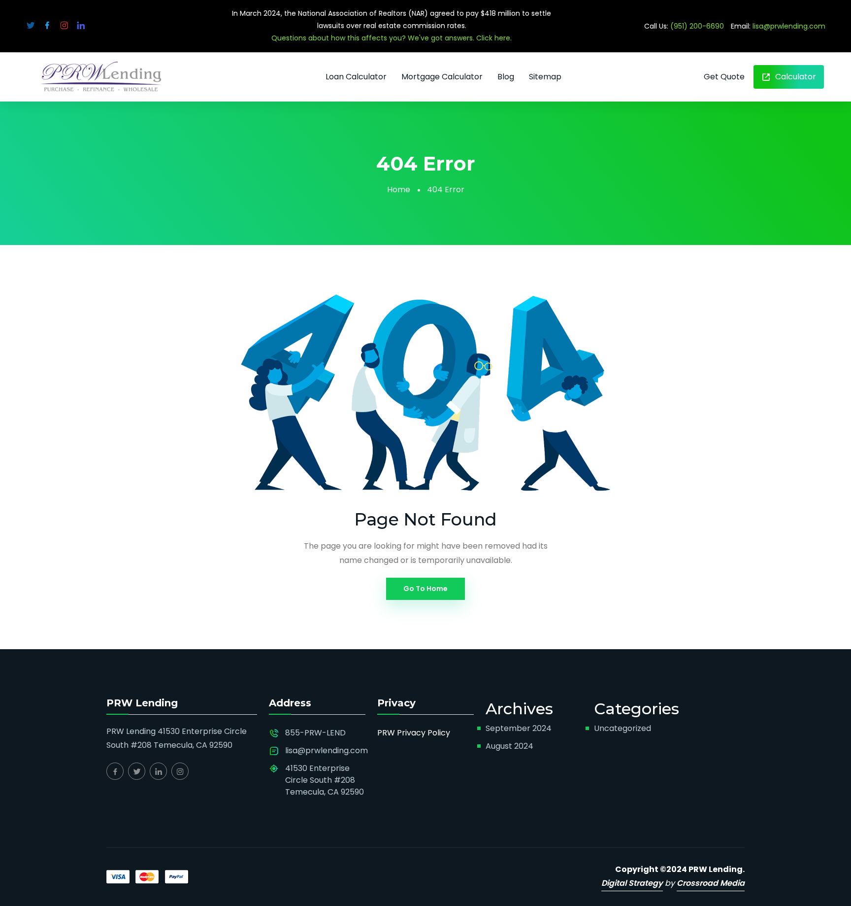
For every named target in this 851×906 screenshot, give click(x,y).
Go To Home (425, 588)
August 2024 (509, 746)
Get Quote (724, 76)
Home (398, 189)
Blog (505, 76)
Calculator (794, 76)
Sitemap (545, 76)
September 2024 (519, 728)
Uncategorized (622, 728)
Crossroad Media (711, 883)
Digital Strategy (632, 883)
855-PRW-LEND (315, 732)
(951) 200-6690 (697, 26)
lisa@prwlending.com (789, 26)
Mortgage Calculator (442, 76)
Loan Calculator (356, 76)
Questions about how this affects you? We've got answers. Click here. (391, 38)
